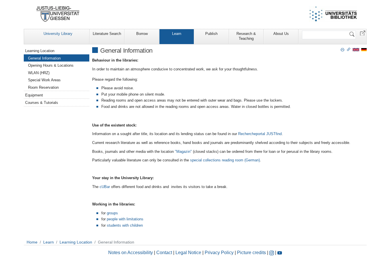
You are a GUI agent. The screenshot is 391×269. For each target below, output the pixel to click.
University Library (58, 33)
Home (32, 242)
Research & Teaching (246, 36)
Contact (164, 252)
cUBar (105, 187)
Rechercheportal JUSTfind (260, 134)
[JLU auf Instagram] (272, 252)
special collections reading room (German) (225, 160)
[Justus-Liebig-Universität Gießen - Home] (58, 14)
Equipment (34, 95)
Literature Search (107, 33)
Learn (176, 33)
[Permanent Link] (348, 49)
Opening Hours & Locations (51, 65)
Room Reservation (43, 87)
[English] (356, 49)
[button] (362, 33)
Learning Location (39, 51)
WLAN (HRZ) (39, 73)
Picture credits (251, 252)
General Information (44, 58)
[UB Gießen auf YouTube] (279, 252)
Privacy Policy (219, 252)
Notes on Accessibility (131, 252)
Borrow (142, 33)
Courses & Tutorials (41, 102)
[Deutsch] (364, 49)
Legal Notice (188, 252)
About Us (281, 33)
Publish (211, 33)
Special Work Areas (44, 80)
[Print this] (342, 49)
